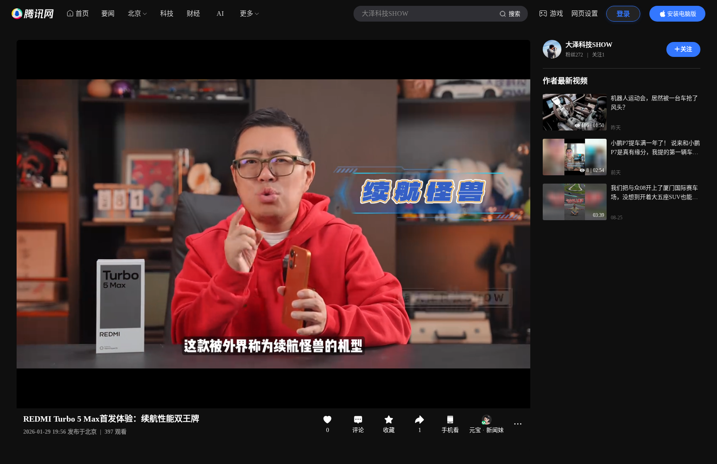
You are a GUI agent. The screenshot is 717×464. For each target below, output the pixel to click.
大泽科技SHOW (589, 44)
